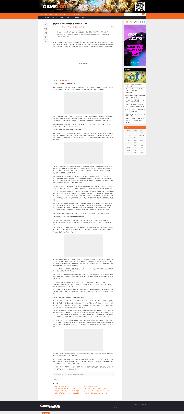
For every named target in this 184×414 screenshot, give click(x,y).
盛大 (135, 140)
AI (68, 14)
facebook (141, 135)
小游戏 (141, 147)
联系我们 (136, 404)
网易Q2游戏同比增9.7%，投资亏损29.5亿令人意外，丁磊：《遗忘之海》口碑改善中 (135, 90)
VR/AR (73, 14)
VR (141, 137)
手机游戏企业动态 (79, 27)
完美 (142, 150)
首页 (41, 14)
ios (128, 133)
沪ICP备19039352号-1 (141, 407)
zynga (128, 135)
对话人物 (54, 17)
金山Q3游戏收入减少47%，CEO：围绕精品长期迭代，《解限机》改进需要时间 (68, 393)
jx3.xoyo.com (65, 80)
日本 (135, 135)
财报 (129, 145)
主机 (56, 14)
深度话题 (47, 17)
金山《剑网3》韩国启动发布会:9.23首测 (65, 389)
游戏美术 (62, 17)
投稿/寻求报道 (143, 404)
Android (128, 130)
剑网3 (55, 379)
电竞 (79, 14)
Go (144, 14)
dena (128, 150)
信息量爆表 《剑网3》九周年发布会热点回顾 (95, 389)
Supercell (142, 142)
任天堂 (128, 147)
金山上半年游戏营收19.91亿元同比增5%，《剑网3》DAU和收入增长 (97, 391)
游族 (135, 145)
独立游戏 (62, 14)
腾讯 (142, 145)
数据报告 (84, 17)
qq (135, 150)
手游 (51, 14)
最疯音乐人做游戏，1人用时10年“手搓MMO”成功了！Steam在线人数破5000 (135, 120)
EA (128, 142)
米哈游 (141, 140)
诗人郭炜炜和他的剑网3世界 (91, 387)
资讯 (46, 14)
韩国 (135, 137)
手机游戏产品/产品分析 (68, 27)
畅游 (129, 140)
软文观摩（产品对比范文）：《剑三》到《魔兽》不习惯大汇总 (68, 391)
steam (141, 130)
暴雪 (135, 142)
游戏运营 (77, 17)
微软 (129, 137)
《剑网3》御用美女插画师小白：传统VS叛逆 (95, 393)
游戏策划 (69, 17)
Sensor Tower (135, 133)
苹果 (129, 152)
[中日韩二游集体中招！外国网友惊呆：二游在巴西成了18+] (135, 78)
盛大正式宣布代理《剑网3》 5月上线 (64, 387)
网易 (142, 133)
